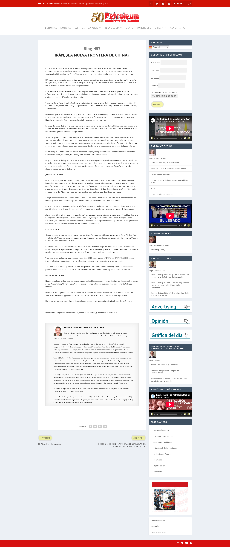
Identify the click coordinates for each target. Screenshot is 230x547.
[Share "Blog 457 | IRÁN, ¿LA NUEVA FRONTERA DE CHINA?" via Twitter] (95, 426)
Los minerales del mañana (161, 194)
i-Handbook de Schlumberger (165, 448)
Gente (129, 28)
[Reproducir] (152, 138)
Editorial (51, 28)
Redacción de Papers (161, 454)
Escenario (155, 526)
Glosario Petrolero (158, 520)
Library (159, 28)
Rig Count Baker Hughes (163, 436)
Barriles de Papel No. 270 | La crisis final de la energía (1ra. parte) (170, 294)
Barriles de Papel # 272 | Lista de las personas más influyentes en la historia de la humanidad (170, 285)
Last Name (155, 70)
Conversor (157, 460)
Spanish (156, 47)
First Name (155, 62)
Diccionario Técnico (161, 430)
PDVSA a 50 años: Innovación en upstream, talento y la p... (82, 3)
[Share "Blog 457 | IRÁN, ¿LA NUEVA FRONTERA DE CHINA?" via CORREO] (104, 426)
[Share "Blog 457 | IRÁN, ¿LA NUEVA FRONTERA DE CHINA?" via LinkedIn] (100, 426)
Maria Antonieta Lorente (159, 245)
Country (154, 85)
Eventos (80, 28)
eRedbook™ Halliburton (163, 442)
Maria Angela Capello (157, 158)
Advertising (177, 28)
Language (155, 78)
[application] (170, 128)
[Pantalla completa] (188, 138)
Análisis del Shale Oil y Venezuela (164, 365)
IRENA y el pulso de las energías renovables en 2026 (170, 181)
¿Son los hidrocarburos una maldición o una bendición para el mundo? (169, 380)
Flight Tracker (159, 466)
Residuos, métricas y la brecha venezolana (168, 168)
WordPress (73, 543)
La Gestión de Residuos (160, 174)
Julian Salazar (154, 360)
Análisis (93, 28)
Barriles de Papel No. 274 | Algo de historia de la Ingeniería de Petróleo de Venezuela (170, 276)
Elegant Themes (53, 543)
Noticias (65, 28)
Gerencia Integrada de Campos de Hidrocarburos (165, 371)
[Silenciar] (185, 138)
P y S (153, 188)
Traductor (157, 472)
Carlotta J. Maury (158, 250)
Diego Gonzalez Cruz (157, 270)
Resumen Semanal (158, 532)
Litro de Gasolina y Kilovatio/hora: (165, 162)
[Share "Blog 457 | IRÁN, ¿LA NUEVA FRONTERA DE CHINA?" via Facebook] (90, 426)
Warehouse (144, 28)
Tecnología (112, 28)
